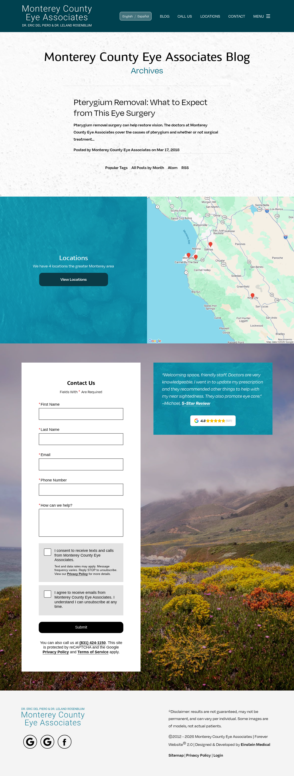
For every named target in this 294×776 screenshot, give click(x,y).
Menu (258, 16)
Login (218, 755)
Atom (173, 167)
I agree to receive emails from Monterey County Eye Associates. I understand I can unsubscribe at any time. (85, 599)
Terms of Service (92, 652)
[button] (127, 16)
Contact (236, 16)
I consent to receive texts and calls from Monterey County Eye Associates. (85, 561)
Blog (164, 16)
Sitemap (176, 755)
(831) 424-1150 (92, 643)
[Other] (30, 742)
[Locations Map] (220, 269)
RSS (185, 167)
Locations (210, 16)
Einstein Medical (255, 744)
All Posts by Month (148, 167)
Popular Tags (116, 167)
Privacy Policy (77, 574)
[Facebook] (64, 742)
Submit (81, 627)
